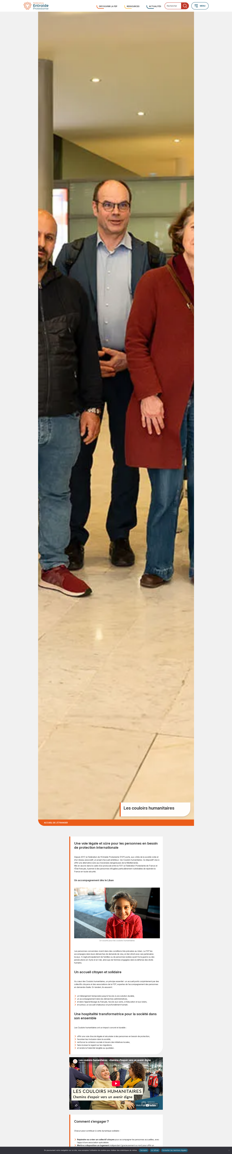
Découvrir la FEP (108, 6)
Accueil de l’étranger (56, 822)
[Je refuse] (229, 1150)
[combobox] (177, 5)
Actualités (155, 6)
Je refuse (155, 1150)
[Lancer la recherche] (185, 5)
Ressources (133, 6)
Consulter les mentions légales (174, 1150)
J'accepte (143, 1150)
